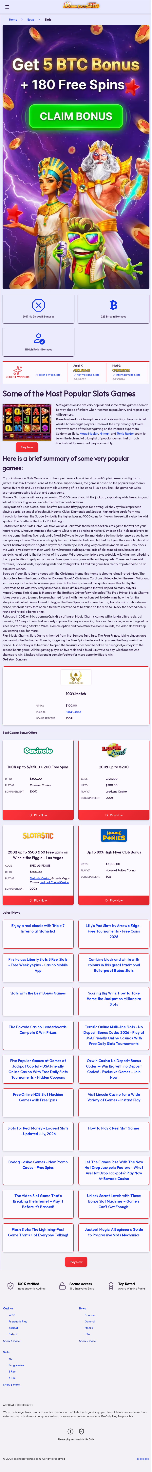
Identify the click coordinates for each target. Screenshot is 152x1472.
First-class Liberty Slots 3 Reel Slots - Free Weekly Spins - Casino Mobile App (38, 965)
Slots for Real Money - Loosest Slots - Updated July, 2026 (38, 1131)
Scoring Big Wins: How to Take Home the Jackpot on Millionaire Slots (114, 999)
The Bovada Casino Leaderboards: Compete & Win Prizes (38, 1030)
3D (10, 1359)
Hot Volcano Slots (73, 374)
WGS (12, 1315)
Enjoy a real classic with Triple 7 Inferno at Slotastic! (38, 928)
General (90, 1321)
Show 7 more (87, 1341)
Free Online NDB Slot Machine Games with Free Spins (38, 1097)
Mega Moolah (89, 433)
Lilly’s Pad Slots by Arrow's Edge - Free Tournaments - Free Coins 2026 (114, 931)
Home (13, 19)
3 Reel (12, 1371)
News (30, 19)
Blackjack (143, 1458)
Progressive (16, 1365)
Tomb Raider (125, 433)
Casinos (8, 1308)
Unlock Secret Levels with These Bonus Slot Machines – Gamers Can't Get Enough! (114, 1201)
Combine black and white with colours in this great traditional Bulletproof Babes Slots (114, 965)
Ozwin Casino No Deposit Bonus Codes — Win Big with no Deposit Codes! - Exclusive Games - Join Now (114, 1069)
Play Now (27, 447)
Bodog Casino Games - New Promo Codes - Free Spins (38, 1165)
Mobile (89, 1328)
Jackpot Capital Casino (54, 882)
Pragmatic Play (18, 1321)
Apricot (13, 1328)
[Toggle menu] (7, 7)
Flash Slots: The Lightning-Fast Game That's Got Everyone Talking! (38, 1232)
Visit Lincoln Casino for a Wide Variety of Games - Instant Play (114, 1097)
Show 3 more (11, 1384)
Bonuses (90, 1315)
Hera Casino (73, 712)
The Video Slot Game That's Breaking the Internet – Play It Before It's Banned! (38, 1201)
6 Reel (12, 1378)
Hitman (104, 433)
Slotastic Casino (40, 878)
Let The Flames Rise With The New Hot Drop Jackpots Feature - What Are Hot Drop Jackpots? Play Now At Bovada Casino (114, 1170)
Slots (6, 1352)
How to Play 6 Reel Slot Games (114, 1128)
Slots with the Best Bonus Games (38, 993)
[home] (81, 10)
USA (87, 1334)
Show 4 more (11, 1341)
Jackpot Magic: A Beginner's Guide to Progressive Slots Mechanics (114, 1232)
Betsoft (13, 1334)
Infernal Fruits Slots (113, 374)
